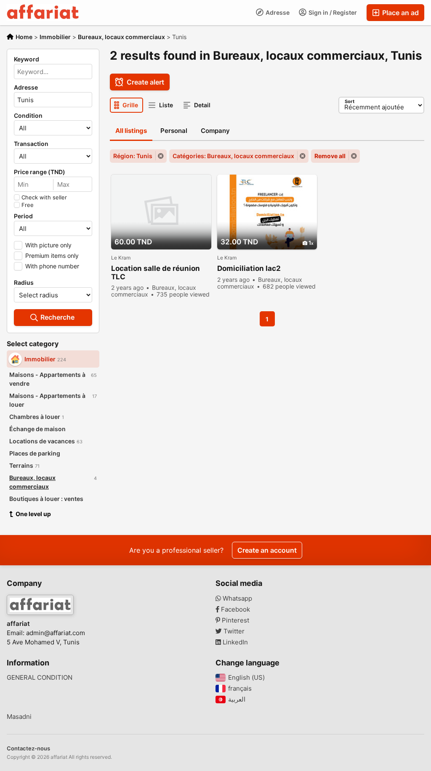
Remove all (330, 155)
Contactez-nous (28, 748)
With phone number (52, 266)
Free (27, 205)
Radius (24, 282)
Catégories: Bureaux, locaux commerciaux (233, 155)
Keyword (26, 59)
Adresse (277, 12)
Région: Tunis (132, 155)
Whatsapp (236, 598)
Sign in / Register (332, 12)
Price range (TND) (39, 172)
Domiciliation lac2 (249, 268)
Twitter (233, 631)
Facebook (234, 609)
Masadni (19, 717)
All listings (131, 131)
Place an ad (399, 12)
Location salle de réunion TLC (155, 272)
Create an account (267, 550)
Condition (28, 115)
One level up (33, 513)
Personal (173, 131)
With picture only (48, 245)
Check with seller (44, 197)
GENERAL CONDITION (39, 677)
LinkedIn (234, 642)
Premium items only (52, 255)
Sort (349, 101)
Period (23, 216)
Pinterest (234, 620)
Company (215, 131)
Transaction (31, 143)
